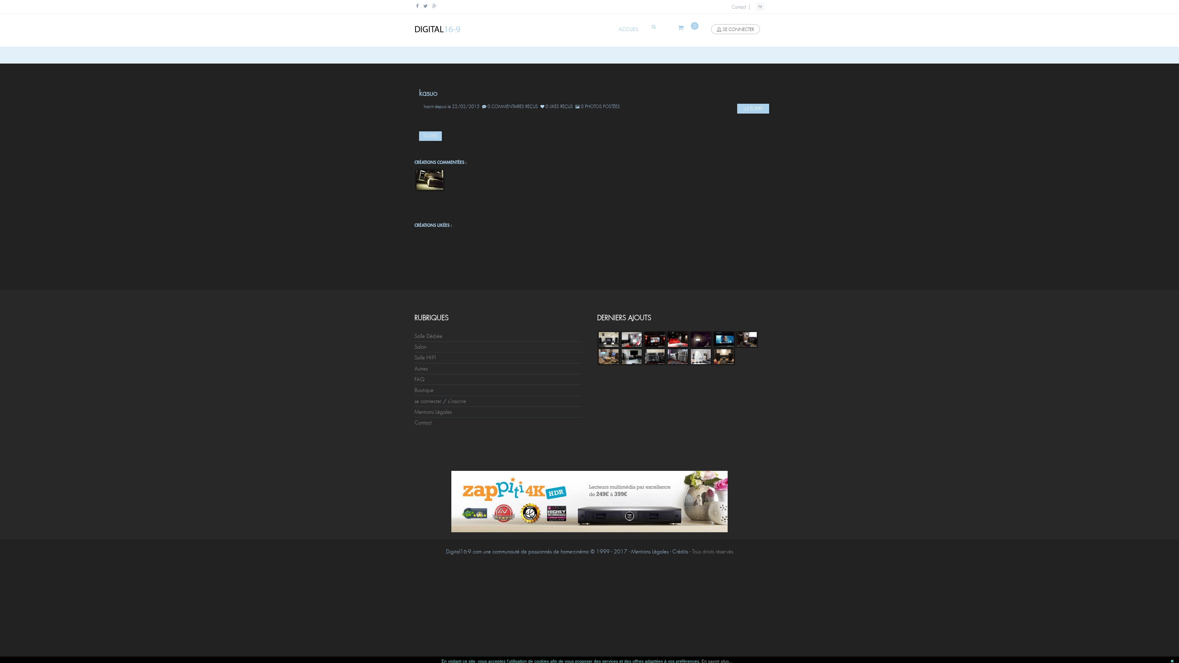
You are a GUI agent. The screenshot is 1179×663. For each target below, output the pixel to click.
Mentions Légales (433, 412)
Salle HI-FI (425, 357)
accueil (629, 29)
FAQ (419, 379)
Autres (421, 368)
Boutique (424, 390)
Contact (739, 7)
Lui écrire (753, 108)
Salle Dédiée (428, 336)
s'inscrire (457, 401)
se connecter (738, 29)
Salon (420, 346)
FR (760, 7)
